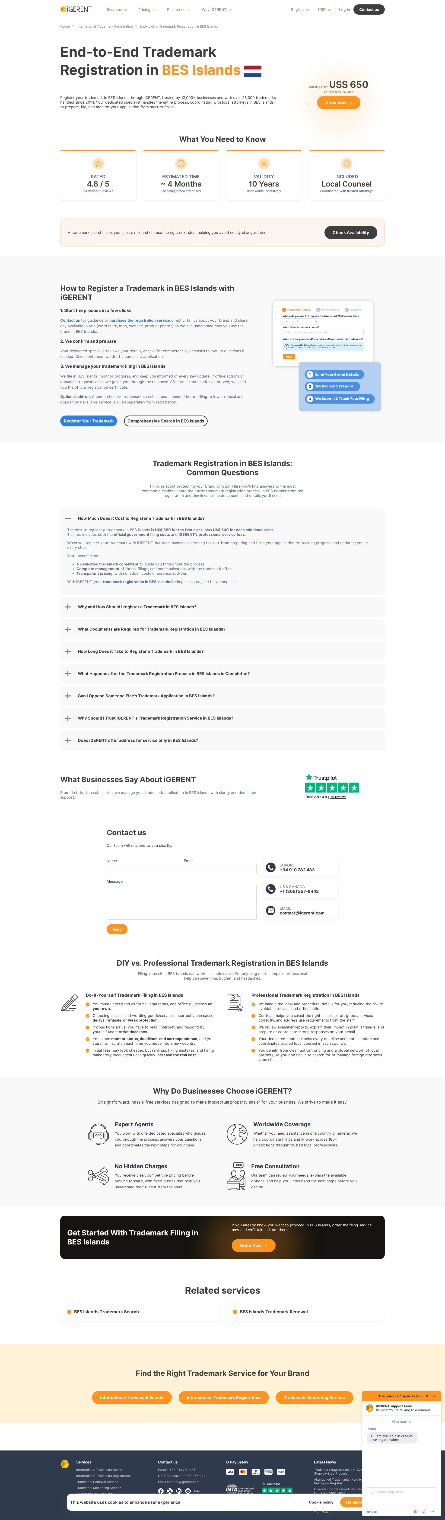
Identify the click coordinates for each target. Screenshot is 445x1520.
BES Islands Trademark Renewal (274, 1311)
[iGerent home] (76, 9)
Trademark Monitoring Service (314, 1397)
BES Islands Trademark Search (106, 1311)
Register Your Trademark (89, 421)
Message (115, 881)
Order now (335, 102)
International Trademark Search (132, 1397)
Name (112, 860)
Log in (344, 9)
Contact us (369, 9)
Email (188, 860)
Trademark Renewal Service (97, 1482)
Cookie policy (321, 1502)
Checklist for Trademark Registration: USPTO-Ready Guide (341, 1491)
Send (117, 929)
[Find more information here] (401, 1453)
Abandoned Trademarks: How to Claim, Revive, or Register (343, 1481)
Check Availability (351, 232)
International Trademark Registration (224, 1397)
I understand (357, 1502)
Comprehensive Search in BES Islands (165, 421)
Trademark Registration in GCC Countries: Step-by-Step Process (345, 1471)
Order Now (250, 1245)
